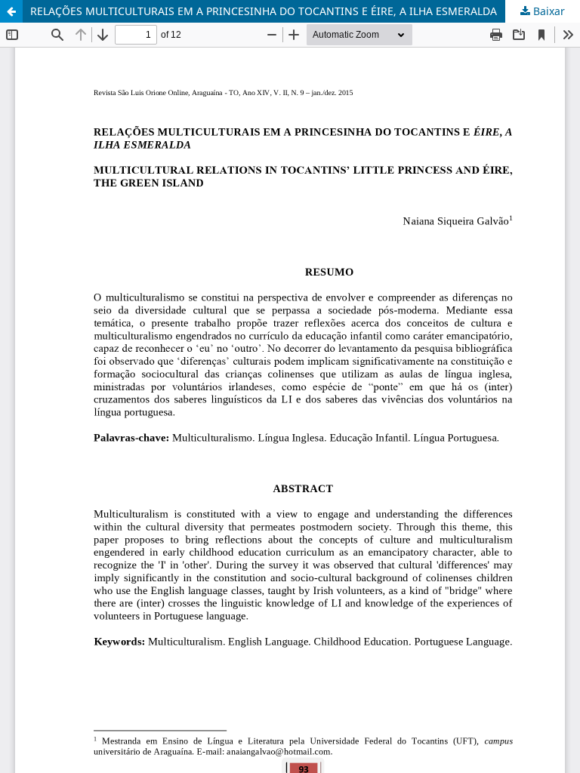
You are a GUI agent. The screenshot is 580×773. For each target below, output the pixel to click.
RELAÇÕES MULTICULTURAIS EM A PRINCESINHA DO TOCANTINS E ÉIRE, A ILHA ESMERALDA (263, 11)
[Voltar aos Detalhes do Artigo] (11, 11)
